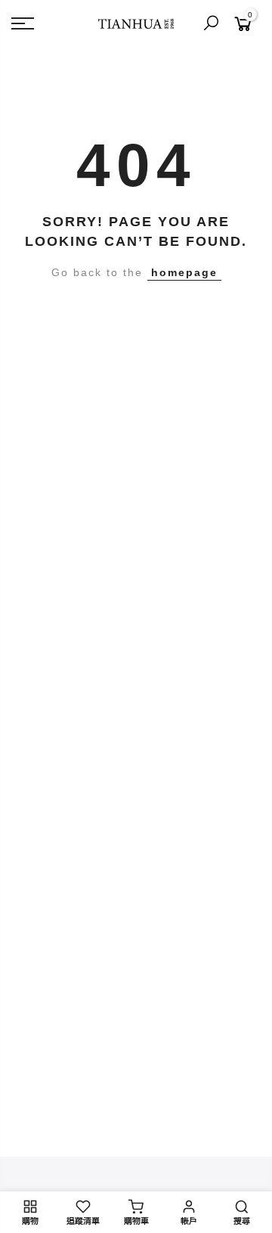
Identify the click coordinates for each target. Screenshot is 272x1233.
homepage (184, 272)
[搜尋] (211, 23)
